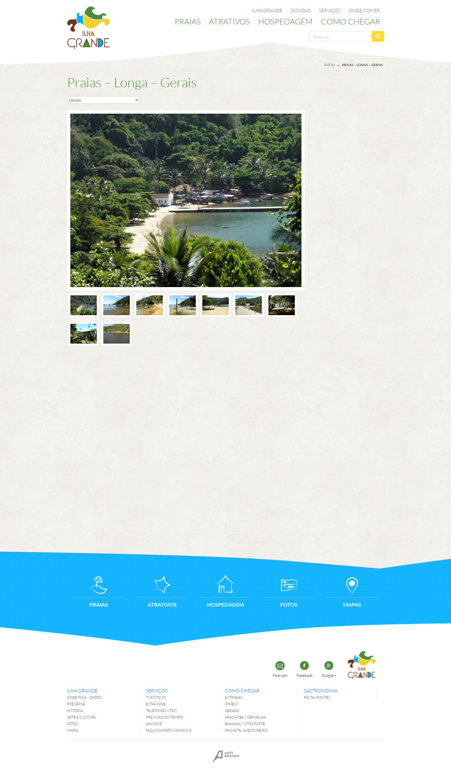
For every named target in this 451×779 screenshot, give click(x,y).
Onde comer (364, 10)
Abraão (232, 710)
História (75, 710)
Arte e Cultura (81, 717)
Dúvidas (301, 10)
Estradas (234, 697)
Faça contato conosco (168, 730)
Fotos (72, 724)
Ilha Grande (267, 10)
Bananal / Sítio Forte (245, 724)
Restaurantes (317, 697)
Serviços (329, 10)
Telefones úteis (161, 710)
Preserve (76, 704)
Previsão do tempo (164, 717)
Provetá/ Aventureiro (246, 730)
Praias (188, 21)
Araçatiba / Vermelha (245, 717)
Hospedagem (285, 21)
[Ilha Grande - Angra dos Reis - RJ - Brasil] (88, 28)
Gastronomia (320, 690)
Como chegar (350, 21)
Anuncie (154, 724)
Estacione (156, 704)
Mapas (73, 730)
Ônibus (231, 704)
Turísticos (156, 697)
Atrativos (229, 21)
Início (329, 65)
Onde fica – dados (84, 697)
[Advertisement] (357, 194)
